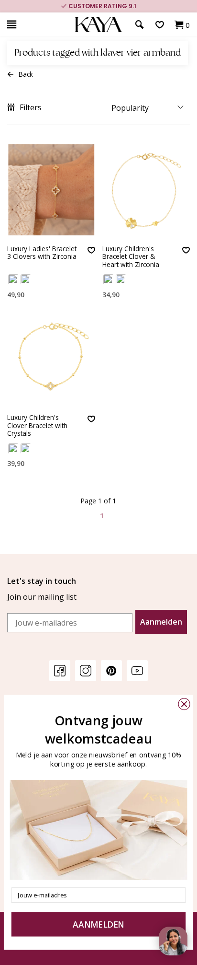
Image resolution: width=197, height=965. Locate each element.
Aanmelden (161, 621)
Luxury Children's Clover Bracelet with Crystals (37, 426)
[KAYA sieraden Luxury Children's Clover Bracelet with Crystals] (51, 358)
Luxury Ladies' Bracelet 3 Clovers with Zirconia (42, 253)
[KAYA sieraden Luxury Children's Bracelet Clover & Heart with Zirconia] (146, 189)
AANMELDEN (98, 924)
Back (26, 74)
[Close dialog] (184, 704)
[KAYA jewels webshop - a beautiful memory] (98, 25)
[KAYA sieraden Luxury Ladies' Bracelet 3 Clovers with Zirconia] (51, 189)
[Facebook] (60, 670)
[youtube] (137, 670)
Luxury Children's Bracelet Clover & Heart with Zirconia (130, 257)
